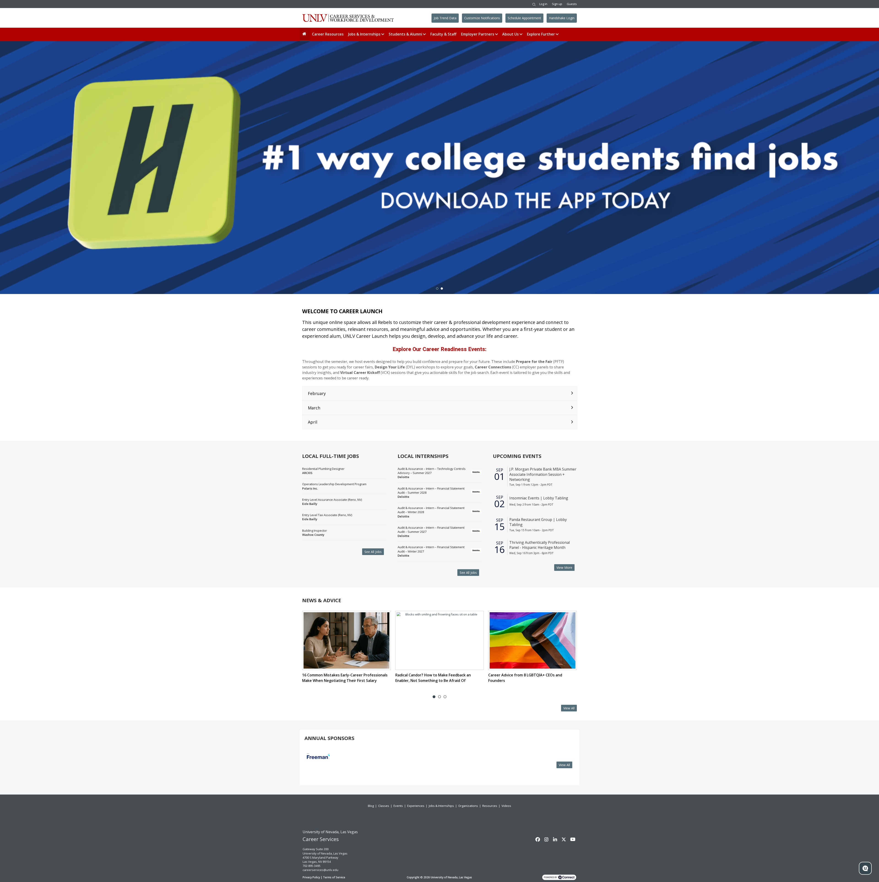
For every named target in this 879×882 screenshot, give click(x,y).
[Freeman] (318, 764)
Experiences (415, 806)
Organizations (468, 806)
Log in (543, 4)
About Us (510, 34)
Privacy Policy (311, 877)
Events (398, 806)
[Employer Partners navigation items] (497, 34)
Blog (371, 806)
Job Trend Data (445, 18)
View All (569, 708)
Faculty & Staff (443, 34)
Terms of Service (334, 877)
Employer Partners (477, 34)
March (314, 408)
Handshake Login (562, 18)
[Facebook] (538, 839)
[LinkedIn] (555, 839)
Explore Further (541, 34)
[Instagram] (546, 839)
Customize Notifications (482, 18)
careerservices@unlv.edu (320, 870)
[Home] (305, 34)
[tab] (434, 696)
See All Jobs (373, 552)
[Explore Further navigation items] (558, 34)
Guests (572, 4)
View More (564, 567)
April (312, 422)
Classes (383, 806)
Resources (489, 806)
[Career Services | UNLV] (348, 18)
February (317, 393)
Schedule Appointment (524, 18)
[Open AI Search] (865, 868)
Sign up (557, 4)
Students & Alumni (405, 34)
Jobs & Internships (364, 34)
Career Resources (328, 34)
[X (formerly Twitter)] (564, 839)
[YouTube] (572, 839)
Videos (506, 806)
